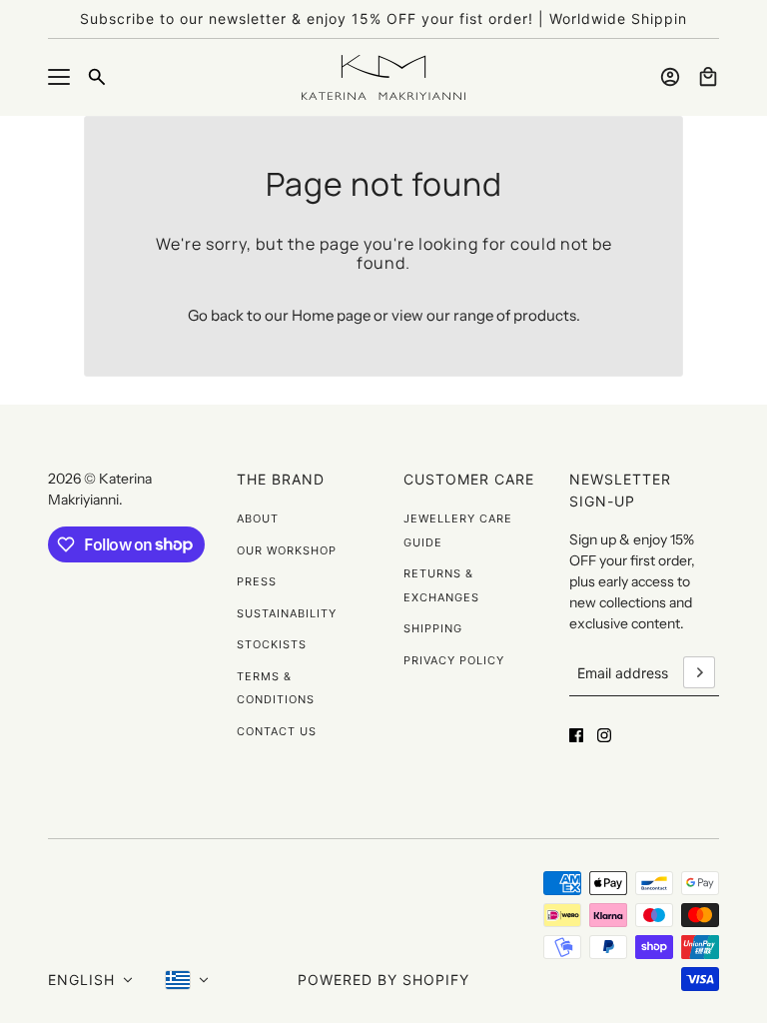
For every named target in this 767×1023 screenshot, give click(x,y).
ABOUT (258, 518)
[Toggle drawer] (59, 77)
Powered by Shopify (383, 979)
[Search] (97, 77)
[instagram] (604, 735)
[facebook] (576, 735)
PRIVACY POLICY (453, 660)
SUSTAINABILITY (287, 613)
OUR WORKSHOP (287, 550)
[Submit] (699, 672)
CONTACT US (277, 731)
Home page (331, 315)
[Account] (670, 77)
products (544, 315)
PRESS (257, 581)
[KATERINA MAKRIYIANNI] (383, 77)
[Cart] (708, 77)
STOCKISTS (272, 644)
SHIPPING (432, 628)
